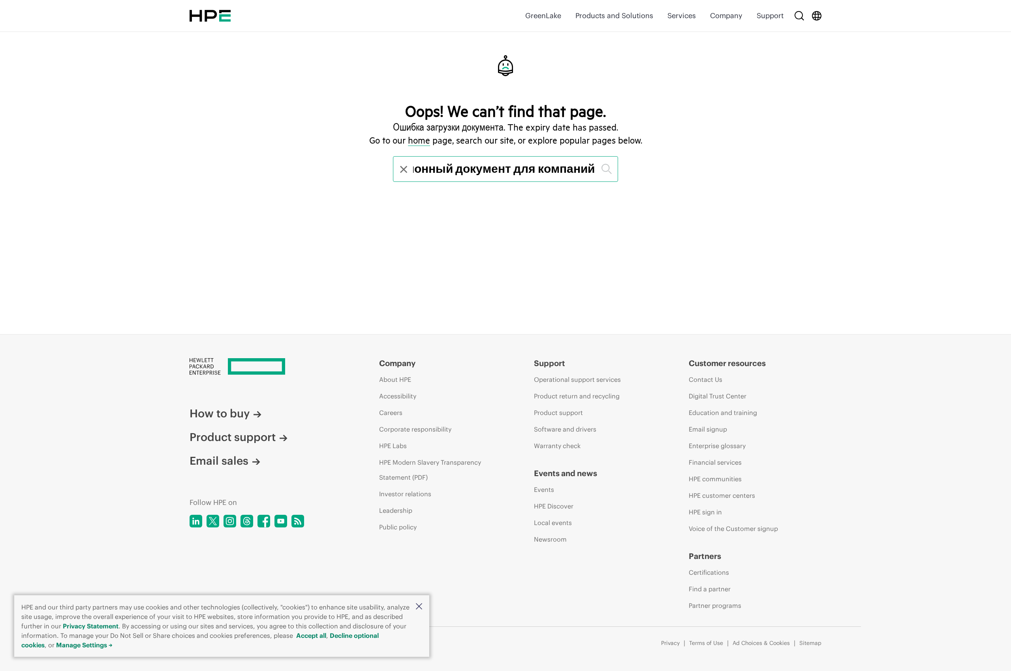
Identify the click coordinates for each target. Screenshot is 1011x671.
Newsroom (550, 539)
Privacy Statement (90, 626)
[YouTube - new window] (280, 521)
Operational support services (577, 379)
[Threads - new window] (247, 521)
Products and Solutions (614, 15)
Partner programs (715, 605)
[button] (419, 607)
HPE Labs (393, 446)
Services (681, 15)
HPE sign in (705, 512)
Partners (705, 556)
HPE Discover (553, 506)
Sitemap (810, 643)
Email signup (708, 429)
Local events (553, 523)
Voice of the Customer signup (733, 529)
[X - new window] (213, 521)
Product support (233, 437)
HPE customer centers (722, 495)
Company (726, 15)
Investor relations (405, 494)
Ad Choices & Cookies (761, 643)
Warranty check (557, 446)
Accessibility (397, 396)
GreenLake (543, 15)
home (419, 140)
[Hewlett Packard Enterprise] (210, 16)
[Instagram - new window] (230, 521)
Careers (390, 413)
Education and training (723, 413)
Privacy (670, 643)
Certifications (709, 572)
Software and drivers (565, 429)
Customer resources (727, 363)
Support (770, 15)
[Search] (799, 16)
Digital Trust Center (717, 396)
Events (544, 489)
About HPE (395, 379)
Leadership (395, 510)
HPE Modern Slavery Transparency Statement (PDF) (430, 469)
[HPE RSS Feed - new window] (297, 521)
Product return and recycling (577, 396)
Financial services (715, 462)
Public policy (398, 527)
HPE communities (715, 479)
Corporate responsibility (415, 429)
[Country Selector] (816, 16)
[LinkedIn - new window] (196, 521)
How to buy (220, 413)
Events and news (565, 473)
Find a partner (710, 589)
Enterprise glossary (717, 446)
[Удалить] (403, 169)
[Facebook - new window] (263, 521)
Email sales (219, 461)
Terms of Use (706, 643)
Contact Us (705, 379)
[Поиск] (606, 169)
